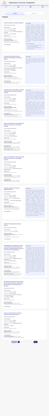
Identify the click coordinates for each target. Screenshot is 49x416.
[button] (35, 342)
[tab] (6, 6)
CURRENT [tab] (15, 13)
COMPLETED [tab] (34, 13)
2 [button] (21, 341)
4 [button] (26, 341)
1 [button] (18, 341)
